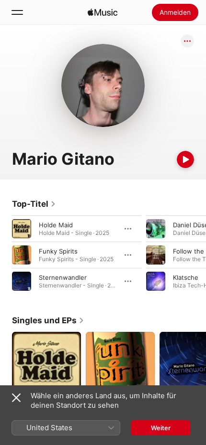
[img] (102, 12)
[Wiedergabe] (185, 159)
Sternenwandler (63, 277)
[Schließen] (16, 397)
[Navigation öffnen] (17, 12)
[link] (34, 204)
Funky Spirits (58, 251)
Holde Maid (56, 225)
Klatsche (185, 277)
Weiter (161, 428)
